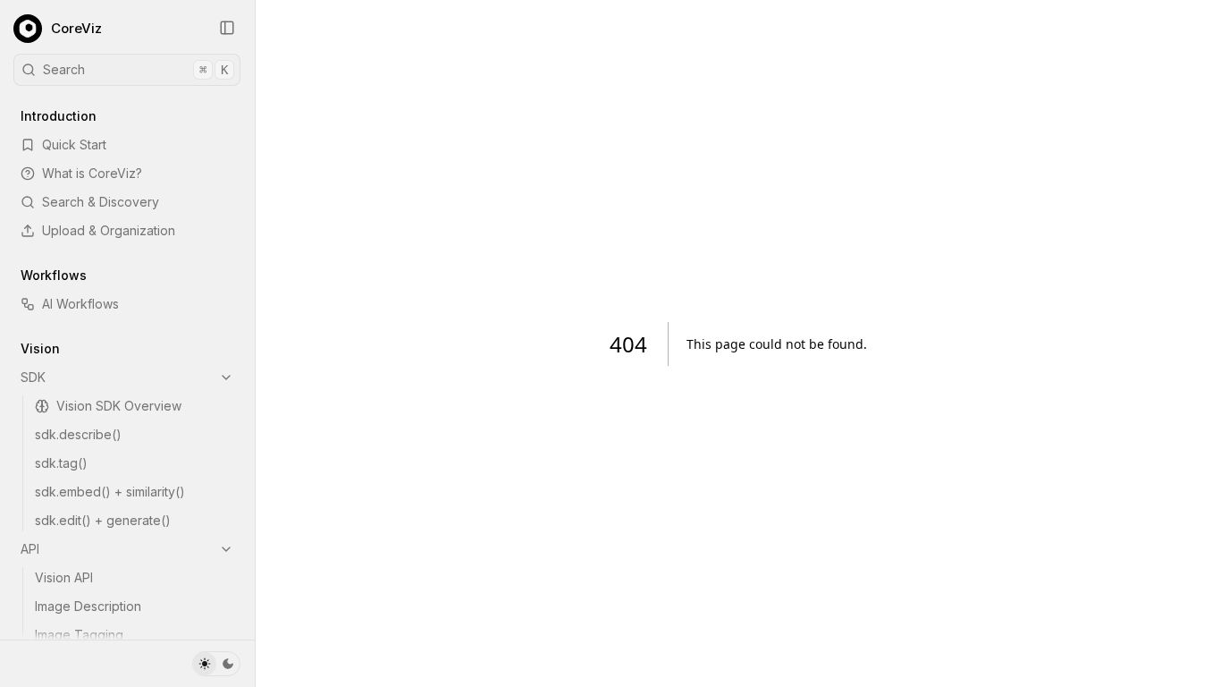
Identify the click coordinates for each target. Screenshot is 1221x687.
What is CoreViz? (92, 173)
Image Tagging (79, 634)
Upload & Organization (108, 230)
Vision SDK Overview (118, 405)
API (30, 548)
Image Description (88, 606)
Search (135, 69)
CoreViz (76, 28)
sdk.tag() (61, 463)
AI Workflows (80, 303)
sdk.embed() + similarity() (110, 491)
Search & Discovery (100, 201)
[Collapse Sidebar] (227, 27)
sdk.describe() (78, 434)
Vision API (64, 577)
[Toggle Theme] (216, 663)
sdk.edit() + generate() (103, 520)
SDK (33, 377)
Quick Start (74, 144)
